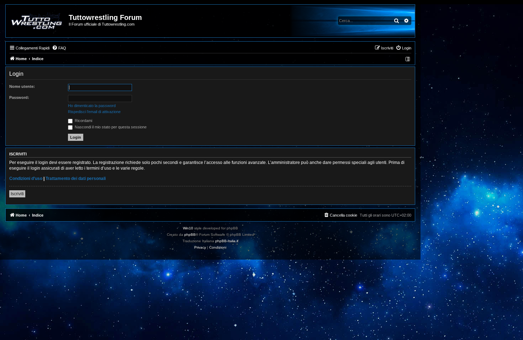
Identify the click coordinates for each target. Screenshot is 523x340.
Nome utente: (22, 86)
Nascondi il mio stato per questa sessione (110, 127)
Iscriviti (17, 193)
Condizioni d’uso (25, 178)
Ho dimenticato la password (92, 105)
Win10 (188, 228)
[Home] (37, 21)
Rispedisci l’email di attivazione (94, 112)
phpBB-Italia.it (226, 241)
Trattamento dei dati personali (76, 178)
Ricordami (83, 120)
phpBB (190, 235)
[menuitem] (59, 48)
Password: (19, 97)
